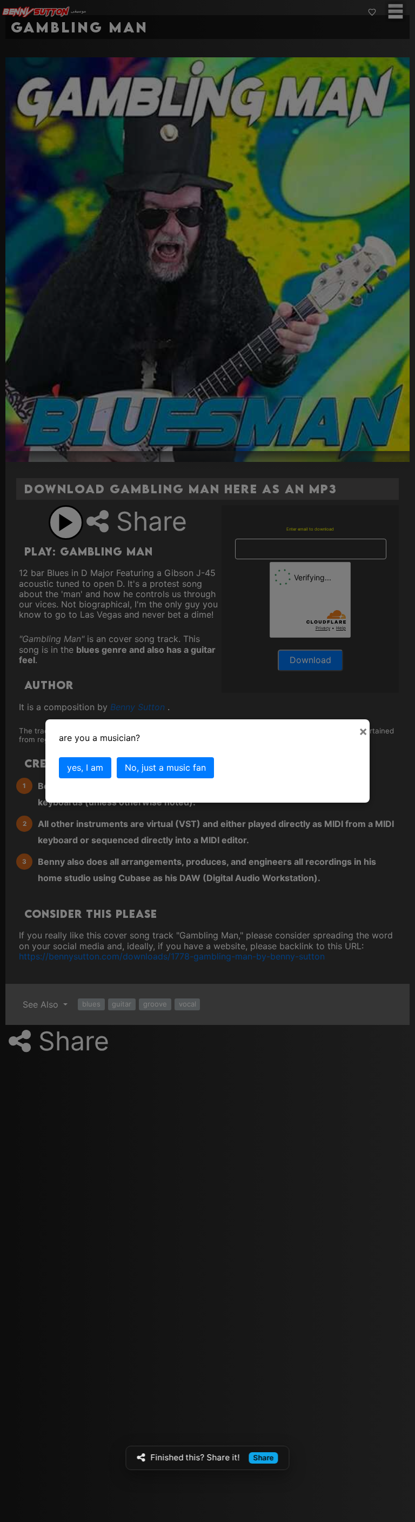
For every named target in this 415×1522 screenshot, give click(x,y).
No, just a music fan (165, 767)
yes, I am (85, 767)
